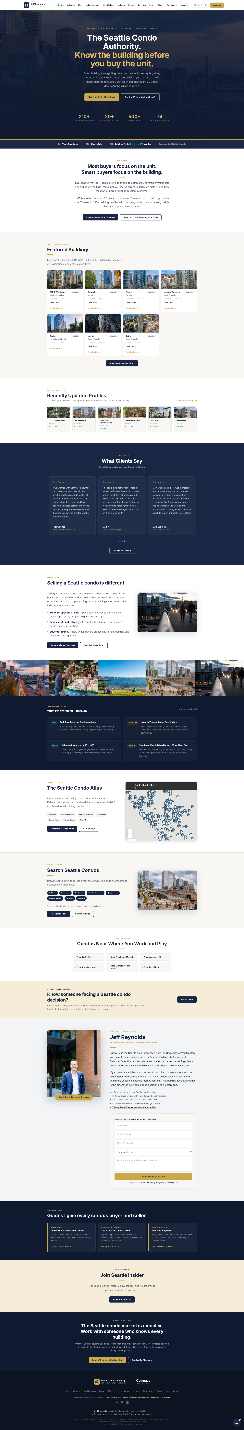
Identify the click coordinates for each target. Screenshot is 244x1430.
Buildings (71, 5)
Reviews (142, 5)
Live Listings (108, 5)
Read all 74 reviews (122, 550)
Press (167, 1391)
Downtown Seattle (86, 814)
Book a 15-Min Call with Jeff (140, 97)
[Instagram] (117, 1402)
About (160, 5)
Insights (121, 5)
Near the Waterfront (86, 967)
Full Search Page (59, 913)
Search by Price (82, 913)
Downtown (65, 893)
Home (60, 5)
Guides (184, 5)
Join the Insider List (122, 1299)
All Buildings (89, 828)
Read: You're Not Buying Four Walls (141, 217)
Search (102, 1391)
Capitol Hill (101, 814)
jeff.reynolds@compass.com (166, 1183)
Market (131, 5)
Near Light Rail (84, 957)
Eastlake (81, 898)
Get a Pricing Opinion (94, 645)
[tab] (119, 541)
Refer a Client (187, 999)
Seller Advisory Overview (63, 645)
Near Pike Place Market (121, 957)
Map (80, 5)
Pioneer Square (69, 820)
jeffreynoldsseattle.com (102, 1414)
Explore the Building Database (100, 217)
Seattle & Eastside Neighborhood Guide (139, 1397)
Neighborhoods (92, 5)
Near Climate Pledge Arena (120, 967)
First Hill (83, 820)
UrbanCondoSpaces (113, 1397)
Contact (176, 1391)
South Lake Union (67, 814)
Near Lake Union (152, 967)
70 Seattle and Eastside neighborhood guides (134, 1107)
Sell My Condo (123, 1391)
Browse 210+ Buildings (101, 97)
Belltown (52, 814)
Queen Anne (54, 820)
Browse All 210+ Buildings (122, 363)
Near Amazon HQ (152, 957)
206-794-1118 (147, 1183)
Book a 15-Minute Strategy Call (107, 1360)
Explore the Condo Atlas (62, 828)
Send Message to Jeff (153, 1176)
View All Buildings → (187, 400)
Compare (171, 5)
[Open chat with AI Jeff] (237, 1423)
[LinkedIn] (127, 1402)
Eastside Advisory (163, 1397)
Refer (151, 5)
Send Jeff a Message (142, 1360)
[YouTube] (122, 1402)
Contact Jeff (217, 5)
